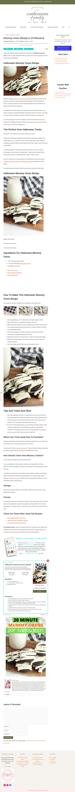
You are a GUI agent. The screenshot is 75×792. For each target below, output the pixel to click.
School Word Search (38, 764)
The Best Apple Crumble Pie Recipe (17, 520)
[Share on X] (1, 397)
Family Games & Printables (61, 60)
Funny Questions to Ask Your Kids (63, 95)
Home (5, 34)
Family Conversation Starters (62, 58)
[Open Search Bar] (69, 27)
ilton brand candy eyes (20, 448)
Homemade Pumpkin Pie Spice (16, 518)
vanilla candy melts (25, 263)
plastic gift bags (15, 478)
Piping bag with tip (12, 275)
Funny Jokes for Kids (60, 92)
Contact (53, 759)
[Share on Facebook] (1, 395)
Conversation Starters (10, 27)
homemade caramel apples (34, 122)
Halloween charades (27, 161)
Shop (63, 27)
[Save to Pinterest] (1, 400)
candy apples (7, 124)
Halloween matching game (11, 161)
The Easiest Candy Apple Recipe (16, 523)
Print (40, 591)
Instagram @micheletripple (12, 532)
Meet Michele (8, 766)
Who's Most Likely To (38, 762)
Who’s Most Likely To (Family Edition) (63, 94)
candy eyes (17, 266)
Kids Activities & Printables (36, 27)
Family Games (23, 27)
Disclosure (53, 761)
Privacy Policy (53, 762)
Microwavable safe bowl (14, 272)
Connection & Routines (53, 27)
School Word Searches (60, 97)
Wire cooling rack (12, 270)
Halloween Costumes (20, 98)
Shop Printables (53, 757)
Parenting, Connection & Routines (62, 63)
